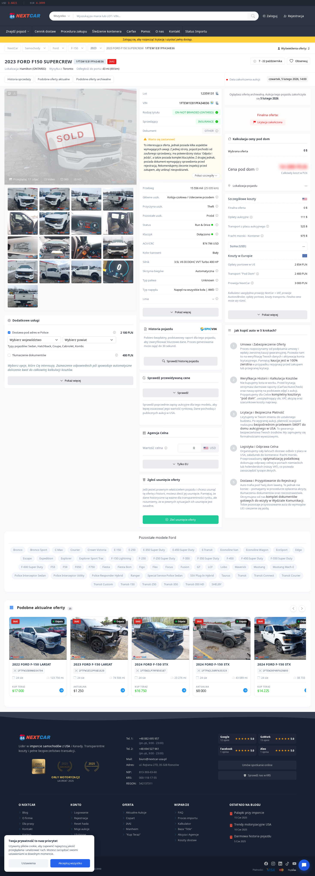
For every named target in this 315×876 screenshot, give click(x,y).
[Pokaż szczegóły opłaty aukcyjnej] (251, 217)
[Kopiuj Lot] (217, 93)
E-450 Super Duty (183, 550)
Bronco (17, 550)
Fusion (185, 567)
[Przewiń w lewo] (293, 608)
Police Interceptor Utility (69, 575)
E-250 (132, 550)
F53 (53, 567)
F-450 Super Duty (252, 558)
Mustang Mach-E (283, 567)
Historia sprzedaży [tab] (19, 79)
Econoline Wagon (257, 550)
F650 (78, 567)
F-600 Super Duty (32, 567)
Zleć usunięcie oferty (183, 520)
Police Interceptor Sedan (30, 575)
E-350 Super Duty (154, 550)
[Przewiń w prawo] (301, 608)
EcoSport (282, 550)
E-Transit (207, 550)
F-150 (74, 48)
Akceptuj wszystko (70, 863)
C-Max (59, 550)
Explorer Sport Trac (91, 558)
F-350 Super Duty (208, 558)
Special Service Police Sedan (165, 575)
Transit (242, 575)
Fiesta (106, 567)
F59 (65, 567)
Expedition (46, 558)
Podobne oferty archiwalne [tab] (93, 79)
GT (198, 567)
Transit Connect (264, 575)
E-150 (117, 550)
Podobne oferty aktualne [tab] (54, 79)
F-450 (230, 558)
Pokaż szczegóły (205, 175)
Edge (298, 550)
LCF (210, 567)
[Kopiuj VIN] (217, 103)
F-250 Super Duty (164, 558)
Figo (142, 567)
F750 (92, 567)
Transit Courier (291, 575)
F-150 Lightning (121, 558)
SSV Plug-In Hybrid (202, 575)
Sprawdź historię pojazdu (183, 361)
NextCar (13, 48)
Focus (169, 567)
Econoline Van (229, 550)
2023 (93, 48)
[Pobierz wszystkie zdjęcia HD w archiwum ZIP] (12, 93)
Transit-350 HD (195, 584)
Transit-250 (149, 584)
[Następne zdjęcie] (130, 136)
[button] (23, 199)
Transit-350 (171, 584)
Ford (56, 48)
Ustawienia (28, 863)
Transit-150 (128, 584)
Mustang (259, 567)
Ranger (135, 575)
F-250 (142, 558)
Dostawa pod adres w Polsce (30, 332)
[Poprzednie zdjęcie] (11, 136)
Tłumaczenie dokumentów (29, 355)
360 (65, 179)
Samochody (32, 48)
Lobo (223, 567)
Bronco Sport (38, 550)
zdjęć (26, 179)
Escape (27, 558)
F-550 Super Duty (281, 558)
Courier (75, 550)
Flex (155, 567)
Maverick (240, 567)
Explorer (66, 558)
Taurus (226, 575)
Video (51, 179)
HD (79, 179)
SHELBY (216, 584)
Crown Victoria (97, 550)
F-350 (186, 558)
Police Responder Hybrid (107, 575)
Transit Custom (103, 584)
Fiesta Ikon (125, 567)
